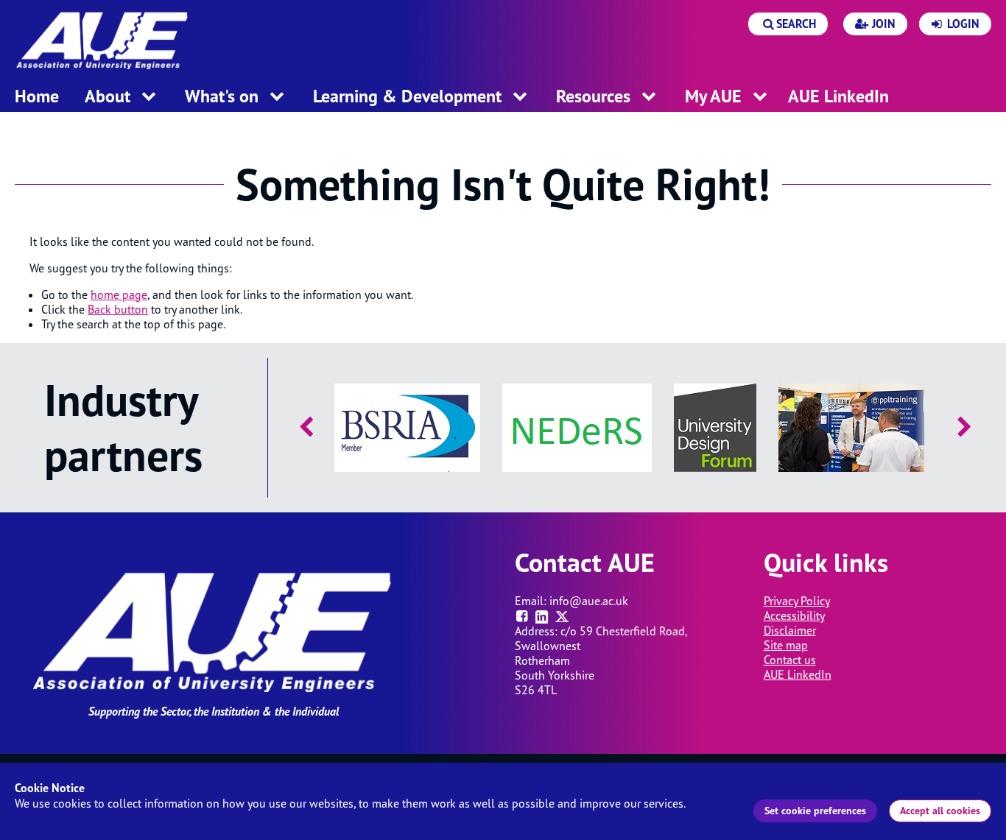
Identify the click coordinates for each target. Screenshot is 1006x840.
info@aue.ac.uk (588, 600)
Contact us (790, 659)
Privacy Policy (797, 600)
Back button (118, 309)
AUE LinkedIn (797, 674)
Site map (786, 645)
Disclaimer (790, 630)
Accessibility (794, 615)
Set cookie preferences (815, 810)
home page (119, 294)
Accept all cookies (940, 810)
